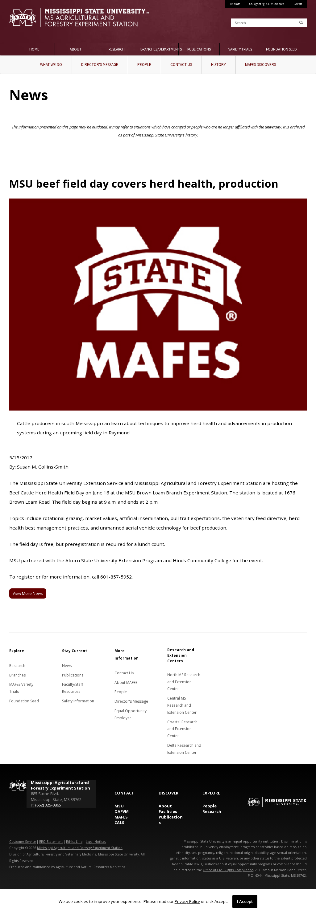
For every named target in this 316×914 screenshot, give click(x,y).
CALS (119, 822)
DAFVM (297, 4)
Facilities (168, 811)
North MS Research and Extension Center (183, 682)
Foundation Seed (281, 49)
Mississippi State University (24, 21)
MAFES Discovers (260, 64)
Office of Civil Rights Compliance (228, 870)
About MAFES (125, 682)
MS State (235, 4)
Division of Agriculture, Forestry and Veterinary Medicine (52, 854)
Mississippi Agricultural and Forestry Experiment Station (80, 848)
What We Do (51, 64)
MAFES (121, 817)
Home (34, 49)
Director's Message (99, 64)
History (218, 64)
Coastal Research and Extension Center (182, 729)
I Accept (245, 901)
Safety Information (78, 701)
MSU (119, 806)
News (67, 665)
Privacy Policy (187, 901)
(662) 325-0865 (48, 805)
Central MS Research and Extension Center (182, 705)
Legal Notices (96, 841)
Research (117, 49)
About (75, 49)
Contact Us (181, 64)
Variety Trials (240, 49)
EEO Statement (51, 841)
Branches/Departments (159, 49)
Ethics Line (74, 841)
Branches (17, 675)
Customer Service (22, 841)
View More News (28, 593)
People (144, 64)
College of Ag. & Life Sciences (266, 4)
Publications (199, 49)
